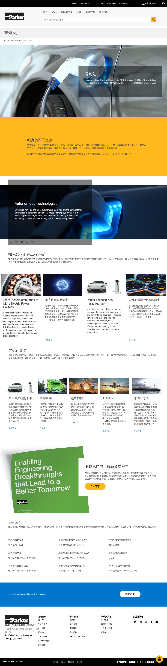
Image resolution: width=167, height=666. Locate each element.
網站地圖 (56, 662)
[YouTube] (157, 621)
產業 (79, 12)
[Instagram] (140, 621)
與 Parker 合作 (44, 641)
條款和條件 (80, 662)
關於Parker (111, 3)
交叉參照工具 (106, 628)
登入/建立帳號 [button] (151, 3)
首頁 (45, 12)
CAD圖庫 (104, 620)
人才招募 (100, 3)
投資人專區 (42, 624)
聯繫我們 (130, 594)
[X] (146, 621)
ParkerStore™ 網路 (77, 636)
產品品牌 (41, 645)
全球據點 (73, 628)
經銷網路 (73, 632)
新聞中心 (41, 632)
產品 (54, 12)
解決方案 (90, 12)
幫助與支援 (67, 12)
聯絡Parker (123, 3)
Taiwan (74, 3)
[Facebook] (151, 621)
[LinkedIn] (135, 621)
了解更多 (48, 340)
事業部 (72, 620)
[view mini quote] (163, 4)
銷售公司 (73, 624)
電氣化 (10, 32)
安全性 (63, 662)
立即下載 (95, 486)
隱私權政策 (72, 662)
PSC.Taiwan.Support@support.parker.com (20, 635)
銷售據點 (104, 12)
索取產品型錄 (106, 624)
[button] (85, 3)
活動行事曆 (42, 636)
